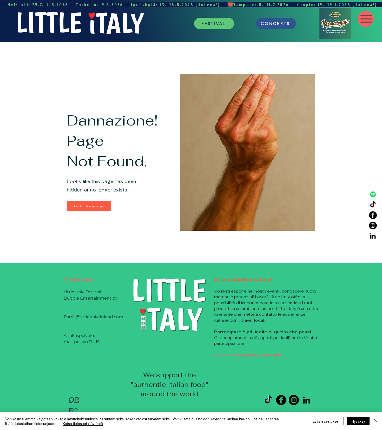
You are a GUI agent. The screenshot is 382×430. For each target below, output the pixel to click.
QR (74, 399)
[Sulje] (376, 421)
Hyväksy (358, 421)
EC (73, 410)
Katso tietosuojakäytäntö (83, 423)
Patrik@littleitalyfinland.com (93, 316)
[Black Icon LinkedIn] (373, 236)
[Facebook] (373, 215)
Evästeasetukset (325, 421)
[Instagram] (373, 225)
